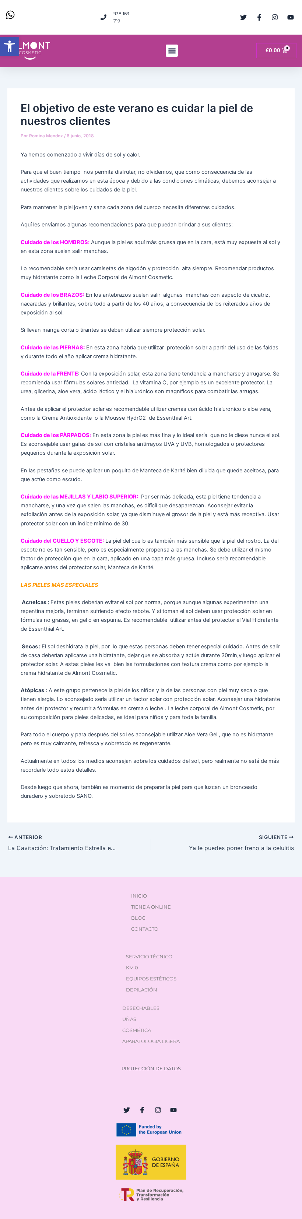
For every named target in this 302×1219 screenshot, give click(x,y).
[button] (9, 46)
